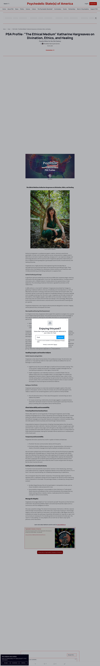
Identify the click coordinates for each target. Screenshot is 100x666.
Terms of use (57, 340)
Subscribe (60, 337)
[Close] (67, 320)
